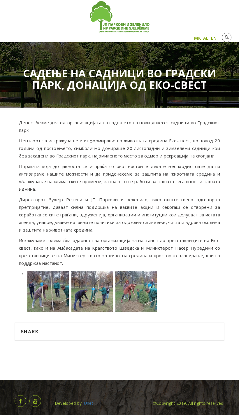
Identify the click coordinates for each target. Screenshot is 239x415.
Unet (88, 403)
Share (29, 331)
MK (197, 38)
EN (214, 38)
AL (206, 38)
